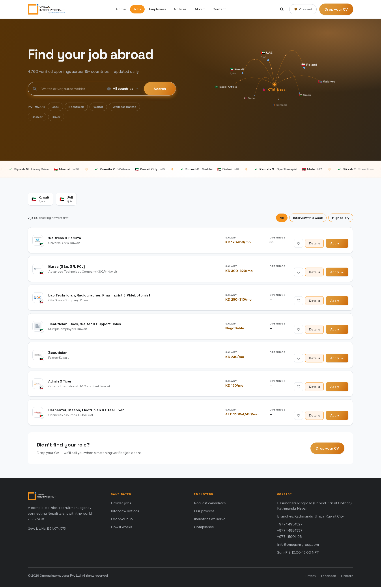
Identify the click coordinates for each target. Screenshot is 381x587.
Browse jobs (121, 503)
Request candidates (210, 503)
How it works (121, 527)
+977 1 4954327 (290, 524)
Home (121, 9)
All (282, 218)
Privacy (311, 576)
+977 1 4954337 (290, 530)
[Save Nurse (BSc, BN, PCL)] (298, 272)
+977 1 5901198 (289, 536)
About (199, 9)
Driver (56, 117)
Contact (219, 9)
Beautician (76, 107)
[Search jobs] (282, 9)
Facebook (328, 576)
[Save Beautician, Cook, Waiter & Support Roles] (298, 329)
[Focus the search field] (35, 89)
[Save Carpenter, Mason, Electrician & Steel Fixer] (298, 415)
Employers (157, 9)
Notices (180, 9)
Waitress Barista (124, 107)
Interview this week (308, 218)
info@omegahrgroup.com (298, 544)
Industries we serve (209, 519)
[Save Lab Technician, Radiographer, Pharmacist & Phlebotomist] (298, 300)
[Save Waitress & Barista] (298, 243)
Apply (337, 243)
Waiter (98, 107)
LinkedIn (347, 576)
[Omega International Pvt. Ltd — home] (46, 9)
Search (160, 88)
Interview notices (125, 511)
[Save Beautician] (298, 358)
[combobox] (70, 88)
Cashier (37, 117)
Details (314, 243)
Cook (55, 107)
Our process (204, 511)
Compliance (204, 527)
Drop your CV (336, 9)
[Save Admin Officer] (298, 386)
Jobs (137, 9)
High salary (340, 218)
